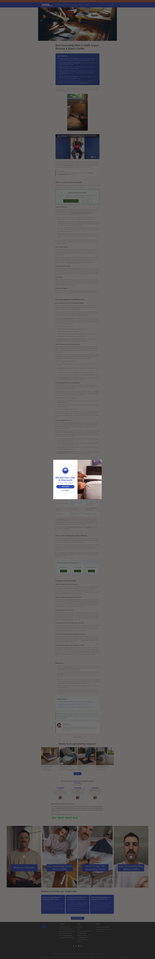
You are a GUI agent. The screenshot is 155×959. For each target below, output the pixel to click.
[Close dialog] (100, 461)
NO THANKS (65, 490)
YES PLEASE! (65, 486)
